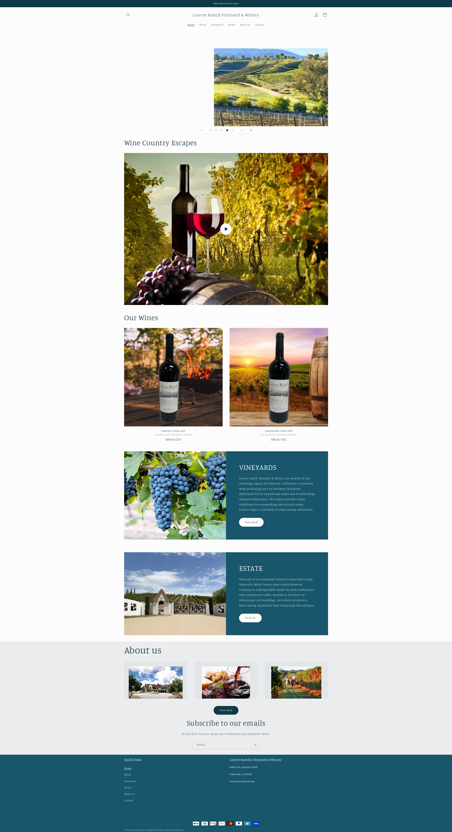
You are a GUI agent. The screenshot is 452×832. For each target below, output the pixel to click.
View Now (251, 522)
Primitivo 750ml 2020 (173, 430)
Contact (128, 800)
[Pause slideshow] (250, 130)
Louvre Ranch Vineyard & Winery (147, 830)
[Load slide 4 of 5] (227, 130)
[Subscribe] (255, 744)
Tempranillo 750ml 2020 (279, 430)
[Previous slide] (202, 130)
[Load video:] (226, 229)
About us (129, 793)
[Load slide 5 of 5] (233, 130)
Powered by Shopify (173, 830)
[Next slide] (241, 130)
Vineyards (130, 781)
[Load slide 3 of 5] (221, 130)
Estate (128, 787)
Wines (127, 774)
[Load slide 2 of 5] (216, 130)
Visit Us (250, 617)
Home (128, 768)
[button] (128, 15)
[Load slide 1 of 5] (210, 130)
